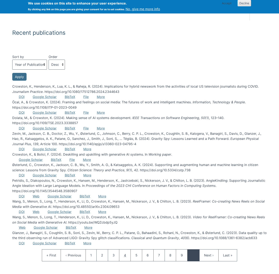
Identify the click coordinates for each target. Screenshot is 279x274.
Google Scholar (45, 97)
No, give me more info (143, 9)
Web (36, 196)
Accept (226, 3)
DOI (22, 97)
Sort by (18, 57)
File (86, 97)
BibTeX (70, 97)
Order (53, 57)
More (101, 97)
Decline (244, 3)
